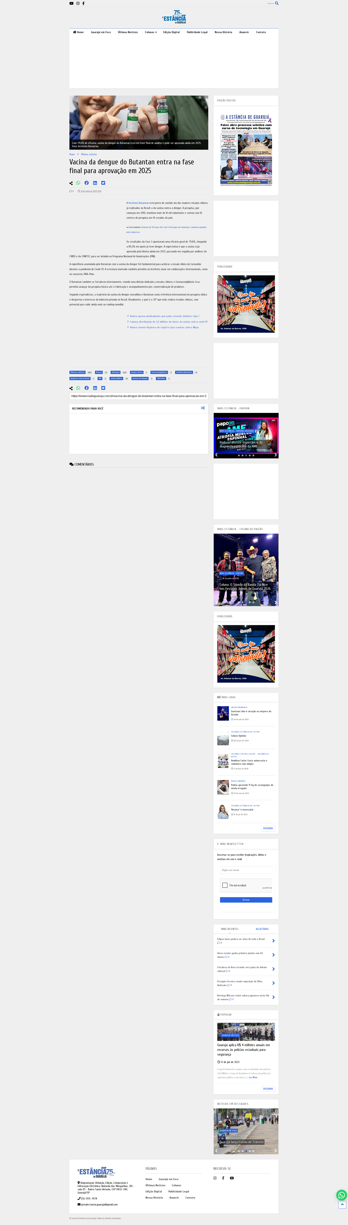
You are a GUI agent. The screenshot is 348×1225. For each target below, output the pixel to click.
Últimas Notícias (128, 32)
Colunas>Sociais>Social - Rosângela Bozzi (250, 755)
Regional (249, 431)
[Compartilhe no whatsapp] (78, 183)
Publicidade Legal (197, 32)
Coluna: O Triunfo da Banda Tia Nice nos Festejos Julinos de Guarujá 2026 (245, 587)
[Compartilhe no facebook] (86, 183)
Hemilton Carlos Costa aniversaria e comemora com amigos (249, 762)
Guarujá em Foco (101, 32)
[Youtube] (71, 3)
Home (80, 32)
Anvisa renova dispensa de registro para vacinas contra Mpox (164, 327)
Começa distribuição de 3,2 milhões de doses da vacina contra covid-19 (169, 321)
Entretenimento (239, 707)
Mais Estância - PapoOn (232, 431)
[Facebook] (83, 3)
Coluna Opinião (238, 735)
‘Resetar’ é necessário (242, 809)
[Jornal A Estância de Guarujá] (174, 22)
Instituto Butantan (139, 203)
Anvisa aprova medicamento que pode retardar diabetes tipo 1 (164, 316)
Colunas (149, 32)
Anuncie (244, 32)
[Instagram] (78, 3)
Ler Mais (253, 1077)
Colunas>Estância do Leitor (245, 732)
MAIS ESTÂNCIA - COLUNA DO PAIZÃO (240, 529)
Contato (261, 32)
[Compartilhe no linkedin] (95, 183)
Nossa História (223, 32)
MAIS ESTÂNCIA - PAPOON (233, 408)
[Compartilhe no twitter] (103, 183)
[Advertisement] (174, 63)
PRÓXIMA (268, 828)
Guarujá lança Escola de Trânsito (242, 1142)
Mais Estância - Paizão (231, 573)
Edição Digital (171, 32)
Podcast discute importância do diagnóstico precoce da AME (241, 444)
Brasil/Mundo (238, 781)
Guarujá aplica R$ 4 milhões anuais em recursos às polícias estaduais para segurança (243, 1049)
